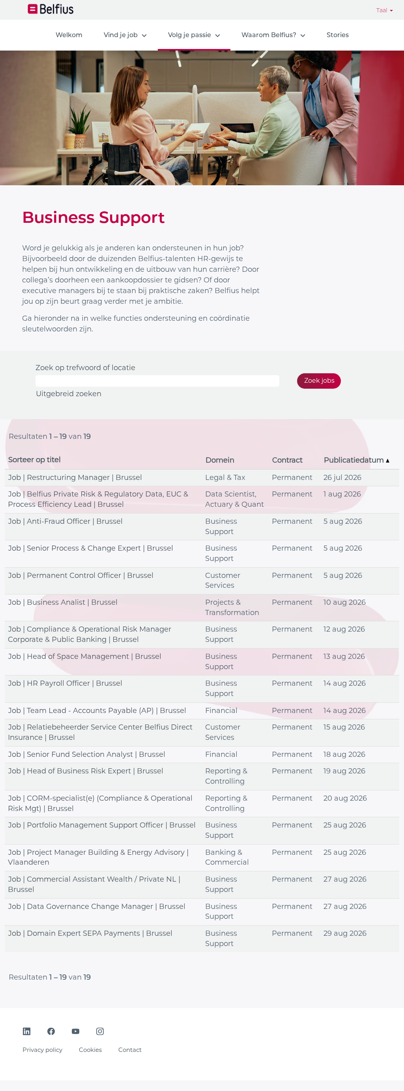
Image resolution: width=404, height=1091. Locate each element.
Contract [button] (287, 460)
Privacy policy (42, 1049)
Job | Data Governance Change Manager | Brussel (96, 906)
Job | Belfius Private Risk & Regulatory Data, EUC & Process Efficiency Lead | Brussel (98, 499)
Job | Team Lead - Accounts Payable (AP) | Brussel (97, 710)
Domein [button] (220, 460)
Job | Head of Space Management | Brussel (84, 656)
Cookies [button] (90, 1049)
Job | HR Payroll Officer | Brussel (65, 683)
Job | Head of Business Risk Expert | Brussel (85, 771)
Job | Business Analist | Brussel (63, 602)
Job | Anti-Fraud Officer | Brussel (65, 521)
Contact (130, 1049)
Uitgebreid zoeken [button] (68, 393)
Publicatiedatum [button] (355, 460)
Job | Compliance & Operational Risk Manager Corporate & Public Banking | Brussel (89, 634)
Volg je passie (189, 35)
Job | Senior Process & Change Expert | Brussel (90, 548)
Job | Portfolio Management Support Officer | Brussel (102, 825)
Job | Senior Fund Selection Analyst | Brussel (86, 754)
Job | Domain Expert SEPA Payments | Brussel (90, 933)
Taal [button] (382, 10)
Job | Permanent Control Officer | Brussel (80, 575)
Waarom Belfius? (268, 35)
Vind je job (121, 35)
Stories (338, 35)
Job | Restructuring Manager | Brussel (75, 477)
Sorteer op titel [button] (34, 459)
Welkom (69, 35)
